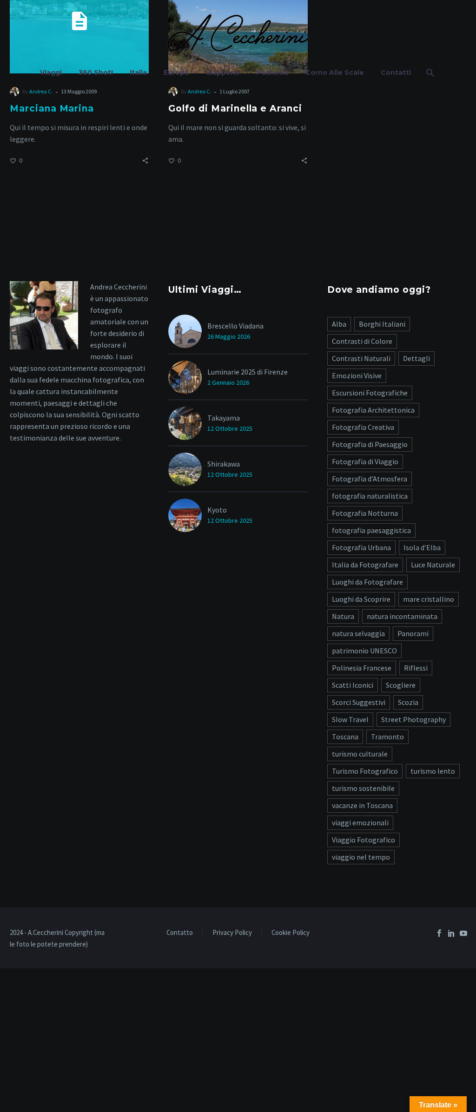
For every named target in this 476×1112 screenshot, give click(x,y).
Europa (176, 72)
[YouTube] (463, 933)
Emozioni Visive (357, 375)
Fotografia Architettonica (373, 410)
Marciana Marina (52, 108)
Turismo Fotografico (365, 771)
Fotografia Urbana (361, 547)
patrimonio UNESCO (364, 650)
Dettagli (416, 358)
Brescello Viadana (235, 325)
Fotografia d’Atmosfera (369, 478)
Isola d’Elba (422, 547)
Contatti (396, 72)
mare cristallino (428, 599)
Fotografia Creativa (363, 427)
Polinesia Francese (361, 667)
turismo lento (432, 771)
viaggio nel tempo (361, 857)
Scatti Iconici (352, 685)
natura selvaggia (358, 633)
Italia (138, 72)
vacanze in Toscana (362, 805)
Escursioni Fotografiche (370, 392)
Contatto (179, 932)
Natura (343, 616)
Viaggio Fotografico (363, 839)
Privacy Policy (232, 932)
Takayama (223, 417)
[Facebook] (439, 933)
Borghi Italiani (382, 324)
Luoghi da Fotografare (367, 581)
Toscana (345, 736)
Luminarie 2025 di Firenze (247, 371)
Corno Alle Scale (334, 72)
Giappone (222, 72)
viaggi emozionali (360, 822)
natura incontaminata (402, 616)
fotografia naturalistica (370, 495)
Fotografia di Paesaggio (370, 444)
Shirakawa (223, 463)
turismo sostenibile (363, 788)
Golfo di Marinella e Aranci (235, 108)
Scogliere (401, 685)
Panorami (413, 633)
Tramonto (387, 736)
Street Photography (413, 719)
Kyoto (217, 509)
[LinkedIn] (451, 933)
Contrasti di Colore (362, 341)
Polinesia (273, 72)
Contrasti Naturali (361, 358)
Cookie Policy (290, 932)
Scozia (408, 702)
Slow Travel (350, 719)
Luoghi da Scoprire (361, 599)
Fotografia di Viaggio (365, 461)
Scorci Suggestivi (358, 702)
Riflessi (416, 667)
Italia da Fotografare (365, 564)
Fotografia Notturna (365, 513)
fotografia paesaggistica (371, 530)
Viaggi (51, 72)
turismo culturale (360, 753)
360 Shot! (96, 72)
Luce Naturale (433, 564)
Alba (339, 324)
